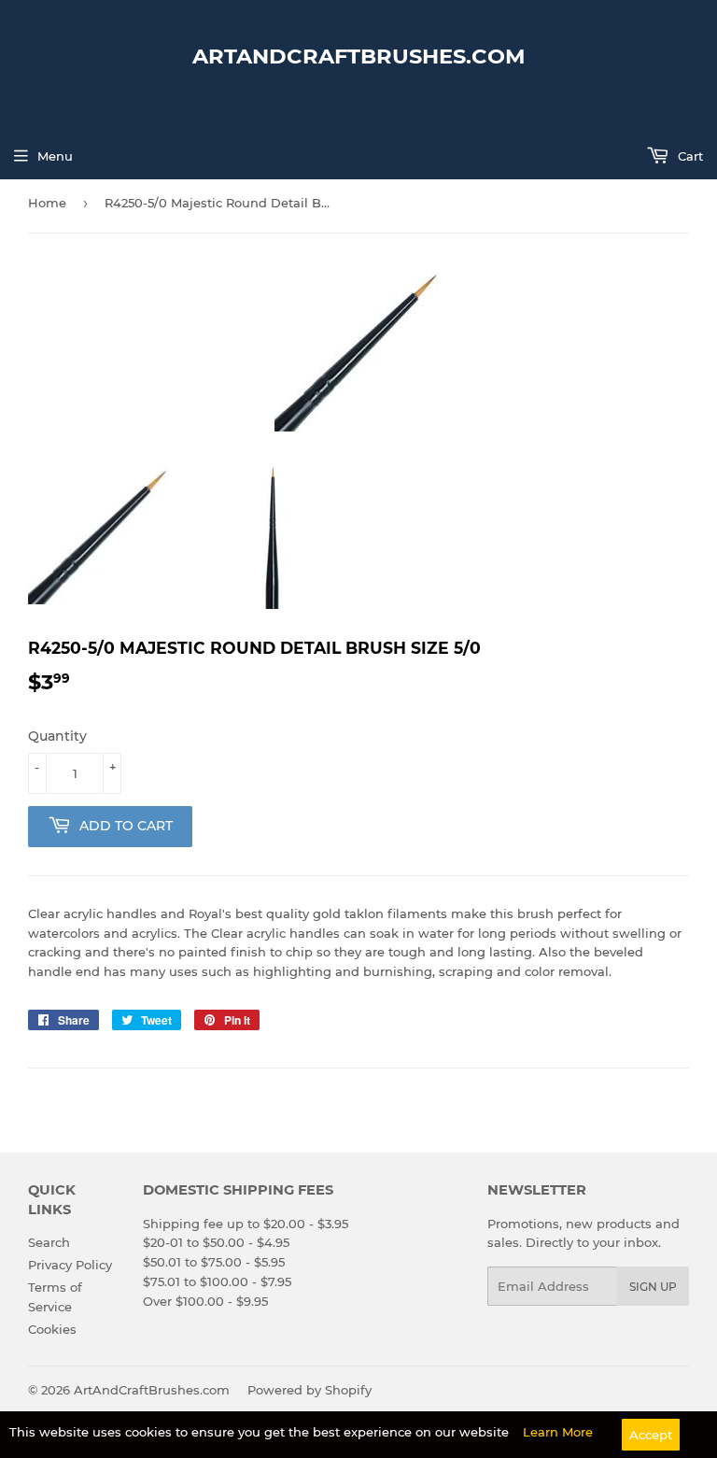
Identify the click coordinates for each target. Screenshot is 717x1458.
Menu (55, 156)
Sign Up (653, 1287)
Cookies (52, 1329)
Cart (688, 156)
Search (49, 1242)
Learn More (558, 1431)
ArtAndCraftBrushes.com (359, 56)
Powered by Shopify (309, 1389)
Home (47, 202)
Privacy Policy (70, 1264)
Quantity (57, 736)
